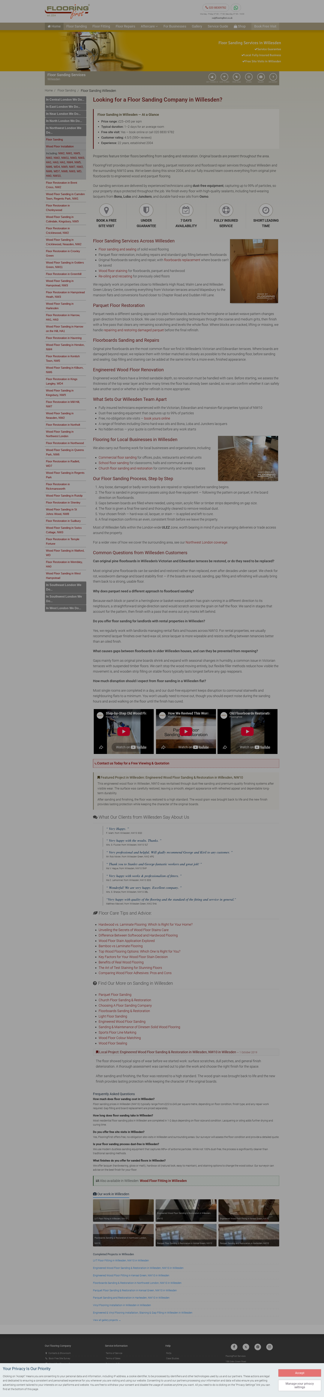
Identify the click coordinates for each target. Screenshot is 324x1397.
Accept (299, 1373)
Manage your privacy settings (300, 1385)
